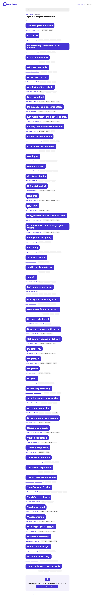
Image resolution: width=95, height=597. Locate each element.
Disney (27, 551)
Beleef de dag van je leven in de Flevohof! (43, 46)
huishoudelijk (55, 412)
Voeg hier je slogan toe (47, 586)
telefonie (64, 491)
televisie (50, 30)
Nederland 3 (28, 30)
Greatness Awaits (36, 176)
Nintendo (28, 160)
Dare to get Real (35, 97)
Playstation (28, 501)
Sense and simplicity (38, 408)
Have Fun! (32, 206)
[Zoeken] (67, 9)
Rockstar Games (29, 393)
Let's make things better (39, 287)
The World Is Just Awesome (41, 477)
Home (27, 14)
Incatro (27, 91)
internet (49, 81)
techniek (54, 91)
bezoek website (35, 30)
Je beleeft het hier (36, 257)
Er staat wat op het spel (39, 136)
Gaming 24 (32, 156)
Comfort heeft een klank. (40, 87)
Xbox (27, 281)
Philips (27, 291)
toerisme (53, 101)
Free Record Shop (30, 462)
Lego (27, 383)
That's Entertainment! (38, 457)
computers (41, 40)
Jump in (31, 277)
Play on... (31, 378)
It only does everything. (39, 237)
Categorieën (89, 4)
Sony (27, 40)
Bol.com (27, 343)
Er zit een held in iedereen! (41, 146)
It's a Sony (32, 247)
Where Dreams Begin (38, 546)
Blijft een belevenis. (37, 67)
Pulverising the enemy (39, 388)
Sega (27, 111)
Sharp (27, 422)
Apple (27, 491)
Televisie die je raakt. (38, 447)
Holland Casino (29, 121)
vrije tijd (53, 52)
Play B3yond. (34, 349)
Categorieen (30, 14)
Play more (32, 368)
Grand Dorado (29, 313)
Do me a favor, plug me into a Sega (44, 107)
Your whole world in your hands (43, 566)
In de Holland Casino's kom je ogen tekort (45, 226)
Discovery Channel (30, 482)
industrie (40, 294)
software (53, 111)
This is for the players (38, 497)
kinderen (48, 62)
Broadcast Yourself (37, 77)
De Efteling (28, 71)
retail (50, 294)
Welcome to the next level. (40, 526)
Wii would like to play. (38, 556)
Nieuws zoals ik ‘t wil (38, 319)
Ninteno (27, 363)
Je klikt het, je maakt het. (40, 267)
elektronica (47, 40)
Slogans (77, 4)
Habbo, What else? (36, 186)
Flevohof (28, 52)
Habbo (27, 190)
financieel (52, 121)
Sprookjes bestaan (37, 438)
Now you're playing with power (43, 329)
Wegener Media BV (30, 323)
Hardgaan (32, 196)
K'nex (27, 271)
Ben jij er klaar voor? (37, 57)
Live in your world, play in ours (43, 299)
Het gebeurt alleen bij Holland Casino (46, 215)
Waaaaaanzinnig (35, 517)
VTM (27, 262)
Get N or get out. (35, 166)
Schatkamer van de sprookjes (42, 398)
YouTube (27, 81)
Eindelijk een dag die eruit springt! (45, 126)
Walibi (27, 62)
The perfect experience (39, 467)
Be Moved (32, 35)
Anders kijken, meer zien (40, 25)
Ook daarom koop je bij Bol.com (43, 339)
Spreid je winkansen (37, 428)
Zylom (27, 210)
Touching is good (36, 507)
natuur (49, 52)
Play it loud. (33, 358)
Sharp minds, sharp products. (42, 418)
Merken (83, 4)
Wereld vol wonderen (38, 536)
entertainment (44, 30)
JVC (26, 472)
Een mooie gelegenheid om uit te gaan (47, 117)
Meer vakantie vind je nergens (42, 309)
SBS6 (27, 452)
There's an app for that (39, 487)
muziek (45, 294)
